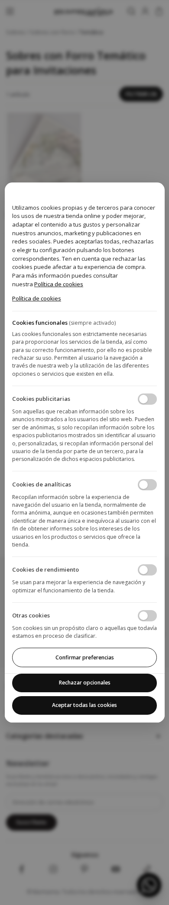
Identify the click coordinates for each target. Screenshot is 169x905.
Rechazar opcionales (84, 682)
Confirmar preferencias (84, 657)
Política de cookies (58, 284)
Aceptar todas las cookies (84, 705)
